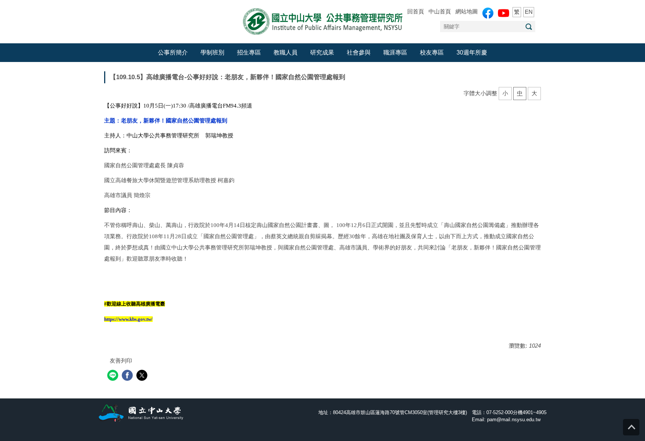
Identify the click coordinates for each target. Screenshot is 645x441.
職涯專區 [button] (395, 52)
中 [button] (520, 93)
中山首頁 (440, 11)
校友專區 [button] (432, 52)
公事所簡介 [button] (173, 52)
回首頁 (415, 11)
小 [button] (505, 93)
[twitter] (142, 376)
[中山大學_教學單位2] (322, 21)
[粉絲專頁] (488, 13)
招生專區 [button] (249, 52)
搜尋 (528, 27)
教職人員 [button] (285, 52)
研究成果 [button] (322, 52)
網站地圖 (466, 11)
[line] (113, 376)
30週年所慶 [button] (472, 52)
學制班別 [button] (212, 52)
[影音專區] (503, 13)
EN (529, 12)
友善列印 (121, 360)
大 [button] (534, 93)
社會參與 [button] (359, 52)
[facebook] (128, 376)
